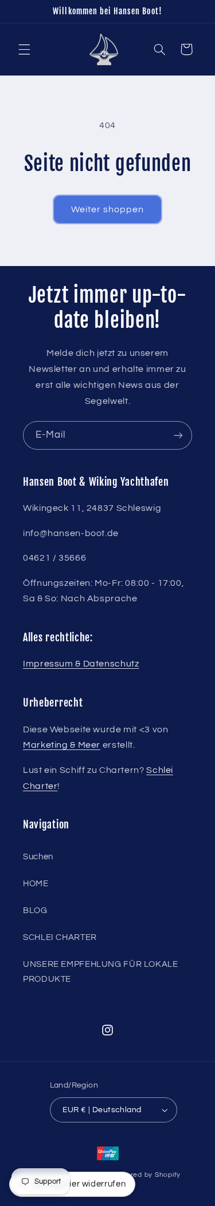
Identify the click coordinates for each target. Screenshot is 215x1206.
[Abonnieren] (178, 435)
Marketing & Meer (61, 744)
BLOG (35, 910)
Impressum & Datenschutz (81, 663)
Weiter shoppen (107, 209)
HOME (36, 883)
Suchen (38, 856)
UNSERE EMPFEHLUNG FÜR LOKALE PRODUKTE (100, 971)
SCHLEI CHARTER (60, 937)
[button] (24, 49)
